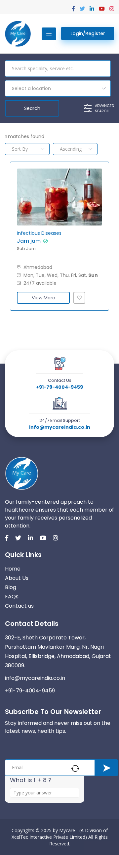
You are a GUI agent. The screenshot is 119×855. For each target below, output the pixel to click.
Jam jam (29, 241)
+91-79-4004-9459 (59, 387)
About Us (16, 578)
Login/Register (87, 33)
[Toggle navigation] (49, 33)
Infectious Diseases (39, 233)
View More (43, 297)
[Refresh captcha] (75, 768)
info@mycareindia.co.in (59, 427)
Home (12, 569)
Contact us (19, 606)
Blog (10, 587)
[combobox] (58, 88)
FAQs (12, 596)
